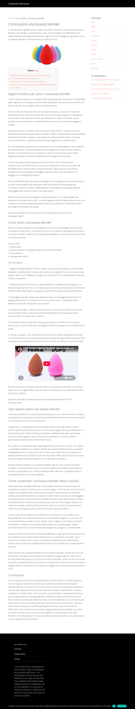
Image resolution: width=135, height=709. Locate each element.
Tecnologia (95, 68)
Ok (114, 706)
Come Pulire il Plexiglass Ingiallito (102, 84)
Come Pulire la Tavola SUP (100, 94)
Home (11, 18)
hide (36, 70)
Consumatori (95, 36)
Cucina (93, 40)
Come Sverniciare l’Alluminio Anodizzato (105, 80)
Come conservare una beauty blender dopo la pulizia (33, 84)
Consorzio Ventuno (18, 3)
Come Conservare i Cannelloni (101, 98)
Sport (93, 64)
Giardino (94, 50)
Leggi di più (122, 706)
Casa (93, 31)
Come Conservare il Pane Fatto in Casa (105, 89)
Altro (93, 22)
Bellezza (94, 26)
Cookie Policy (19, 654)
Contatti (17, 649)
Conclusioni (15, 87)
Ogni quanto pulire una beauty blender (27, 81)
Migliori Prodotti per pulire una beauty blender (30, 75)
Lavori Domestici (97, 59)
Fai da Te (94, 45)
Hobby (93, 54)
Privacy (17, 659)
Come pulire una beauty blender (24, 78)
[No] (133, 706)
